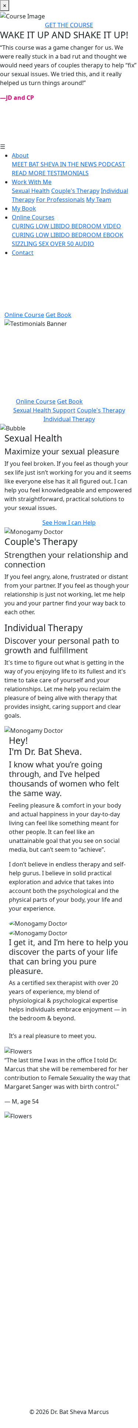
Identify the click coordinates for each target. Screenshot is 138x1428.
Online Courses (33, 217)
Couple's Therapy (75, 191)
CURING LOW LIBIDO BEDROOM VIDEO (66, 226)
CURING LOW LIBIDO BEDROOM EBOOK (67, 235)
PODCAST (111, 164)
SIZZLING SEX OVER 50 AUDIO (53, 244)
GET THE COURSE (69, 25)
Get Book (58, 315)
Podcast (69, 1354)
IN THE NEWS (79, 164)
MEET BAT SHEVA (36, 164)
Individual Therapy (69, 419)
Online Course (24, 315)
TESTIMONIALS (68, 173)
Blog (69, 1371)
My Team (98, 200)
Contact (22, 253)
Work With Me (32, 182)
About (20, 155)
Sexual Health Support (44, 410)
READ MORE (29, 173)
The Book (69, 1192)
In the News (69, 1336)
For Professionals (60, 200)
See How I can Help (69, 522)
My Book (24, 208)
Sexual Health (31, 191)
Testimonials (69, 1209)
